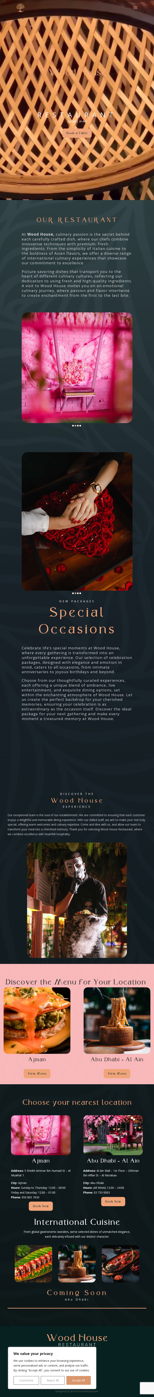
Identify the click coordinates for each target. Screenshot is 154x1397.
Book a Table (77, 133)
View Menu (37, 1073)
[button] (73, 425)
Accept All (78, 1380)
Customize (26, 1380)
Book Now (41, 1206)
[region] (52, 1368)
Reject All (53, 1380)
